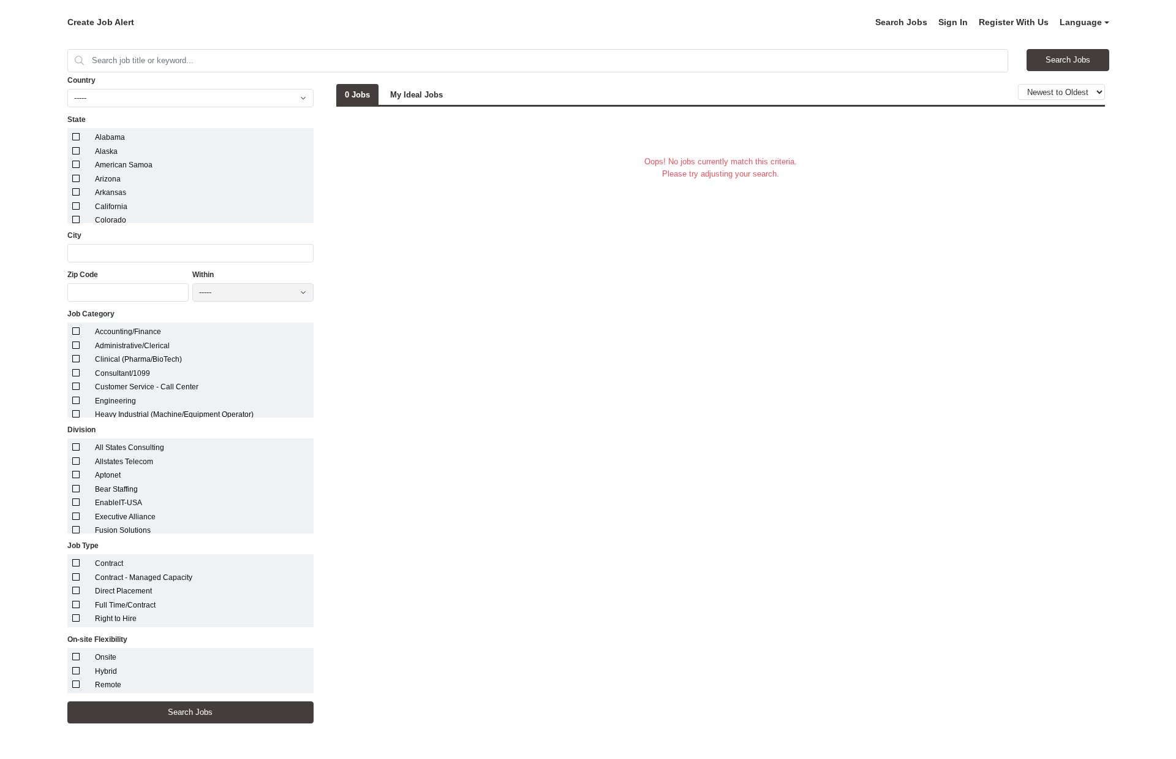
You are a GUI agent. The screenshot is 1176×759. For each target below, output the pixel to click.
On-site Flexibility (97, 639)
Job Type (83, 545)
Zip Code (82, 274)
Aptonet (108, 475)
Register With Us (1014, 22)
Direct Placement (123, 591)
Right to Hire (116, 618)
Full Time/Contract (125, 605)
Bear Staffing (116, 489)
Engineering (115, 401)
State (76, 119)
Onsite (105, 657)
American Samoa (124, 165)
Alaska (106, 151)
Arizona (108, 179)
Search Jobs (901, 22)
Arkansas (110, 192)
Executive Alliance (125, 517)
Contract (109, 563)
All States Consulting (129, 447)
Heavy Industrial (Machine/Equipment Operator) (174, 414)
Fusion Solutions (123, 530)
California (111, 206)
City (74, 235)
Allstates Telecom (124, 461)
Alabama (110, 137)
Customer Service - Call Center (146, 387)
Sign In (953, 22)
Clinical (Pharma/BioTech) (138, 359)
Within (203, 274)
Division (81, 429)
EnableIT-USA (118, 502)
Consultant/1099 (122, 373)
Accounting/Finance (128, 331)
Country (81, 80)
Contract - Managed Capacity (143, 577)
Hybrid (106, 671)
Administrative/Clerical (132, 345)
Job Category (91, 314)
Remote (108, 685)
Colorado (110, 220)
